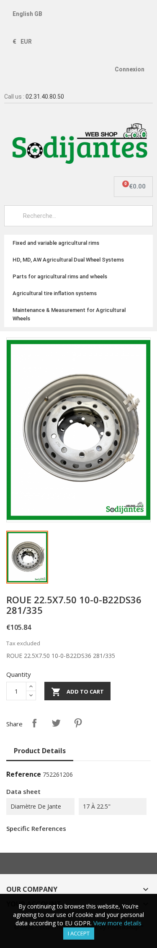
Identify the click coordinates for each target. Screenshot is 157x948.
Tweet (56, 723)
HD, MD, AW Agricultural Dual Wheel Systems (68, 260)
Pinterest (77, 723)
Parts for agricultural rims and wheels (60, 276)
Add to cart (77, 692)
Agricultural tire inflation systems (55, 293)
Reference (23, 774)
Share (34, 723)
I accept (79, 933)
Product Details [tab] (40, 750)
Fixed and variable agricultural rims (56, 243)
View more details (117, 923)
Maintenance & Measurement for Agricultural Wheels (69, 314)
